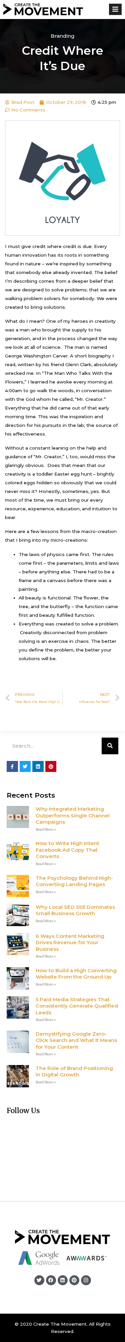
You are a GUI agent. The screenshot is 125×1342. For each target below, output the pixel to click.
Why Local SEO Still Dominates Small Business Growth (75, 910)
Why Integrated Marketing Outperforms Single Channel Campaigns (73, 815)
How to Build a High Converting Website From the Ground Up (76, 973)
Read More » (46, 829)
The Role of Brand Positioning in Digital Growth (74, 1071)
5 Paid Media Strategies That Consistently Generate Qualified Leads (77, 1006)
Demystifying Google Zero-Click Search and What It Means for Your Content (76, 1040)
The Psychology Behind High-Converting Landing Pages (74, 881)
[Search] (110, 746)
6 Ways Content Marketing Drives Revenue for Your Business (70, 942)
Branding (63, 36)
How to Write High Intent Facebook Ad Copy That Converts (67, 849)
